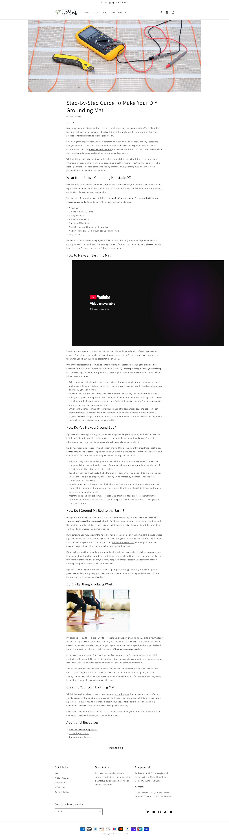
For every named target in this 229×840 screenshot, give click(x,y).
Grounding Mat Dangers (80, 737)
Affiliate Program (62, 778)
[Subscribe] (99, 811)
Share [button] (71, 122)
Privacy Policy (60, 782)
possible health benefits (100, 149)
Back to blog (116, 747)
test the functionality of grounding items (124, 637)
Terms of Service (62, 792)
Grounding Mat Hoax (79, 733)
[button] (161, 12)
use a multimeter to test (123, 542)
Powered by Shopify (122, 834)
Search (58, 773)
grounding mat (122, 694)
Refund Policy (61, 787)
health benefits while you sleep (81, 438)
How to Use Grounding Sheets (83, 729)
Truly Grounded (110, 834)
